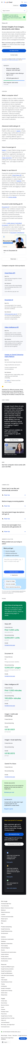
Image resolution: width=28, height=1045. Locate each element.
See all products (4, 933)
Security (3, 950)
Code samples (4, 979)
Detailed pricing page (10, 645)
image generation (7, 158)
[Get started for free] (14, 834)
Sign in (25, 2)
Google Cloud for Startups (6, 990)
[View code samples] (11, 888)
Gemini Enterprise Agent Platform (19, 591)
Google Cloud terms (22, 1035)
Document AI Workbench (17, 232)
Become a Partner (5, 1005)
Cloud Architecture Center (6, 981)
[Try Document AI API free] (14, 844)
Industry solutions (5, 954)
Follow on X (3, 1020)
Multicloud (3, 910)
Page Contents (6, 10)
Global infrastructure (5, 912)
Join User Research (5, 1022)
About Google (4, 1035)
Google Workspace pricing (6, 931)
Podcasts (3, 1009)
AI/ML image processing (13, 59)
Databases (3, 941)
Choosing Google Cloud (6, 903)
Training (3, 984)
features (18, 181)
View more (13, 259)
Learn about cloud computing (7, 975)
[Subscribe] (23, 1038)
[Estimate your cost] (9, 792)
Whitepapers (4, 921)
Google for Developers (6, 988)
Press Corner (4, 1013)
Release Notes (4, 994)
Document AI (5, 207)
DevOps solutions (4, 956)
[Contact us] (15, 5)
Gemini (18, 131)
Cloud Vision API (16, 175)
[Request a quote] (8, 809)
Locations (3, 914)
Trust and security (5, 905)
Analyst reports (4, 918)
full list (8, 380)
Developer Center (5, 1011)
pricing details (12, 197)
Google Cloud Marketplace (6, 973)
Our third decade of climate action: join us (11, 1031)
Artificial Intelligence (5, 947)
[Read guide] (9, 862)
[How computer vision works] (14, 448)
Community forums (5, 1026)
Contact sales (4, 1000)
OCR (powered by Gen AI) (11, 314)
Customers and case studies (7, 916)
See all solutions (4, 960)
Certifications (4, 986)
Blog (2, 923)
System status (4, 992)
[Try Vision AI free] (14, 50)
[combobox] (5, 1042)
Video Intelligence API (12, 327)
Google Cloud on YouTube (6, 1016)
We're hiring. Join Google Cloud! (7, 1024)
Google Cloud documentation (7, 968)
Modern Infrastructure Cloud (7, 908)
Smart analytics (4, 945)
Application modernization (6, 943)
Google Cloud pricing (5, 929)
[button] (14, 495)
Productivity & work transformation (8, 952)
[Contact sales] (14, 55)
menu (2, 2)
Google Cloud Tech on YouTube (7, 1018)
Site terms (15, 1035)
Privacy (9, 1035)
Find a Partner (4, 1003)
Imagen (4, 150)
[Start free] (23, 5)
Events (2, 1007)
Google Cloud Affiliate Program (7, 966)
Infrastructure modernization (7, 939)
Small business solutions (6, 958)
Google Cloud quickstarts (6, 971)
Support (3, 977)
